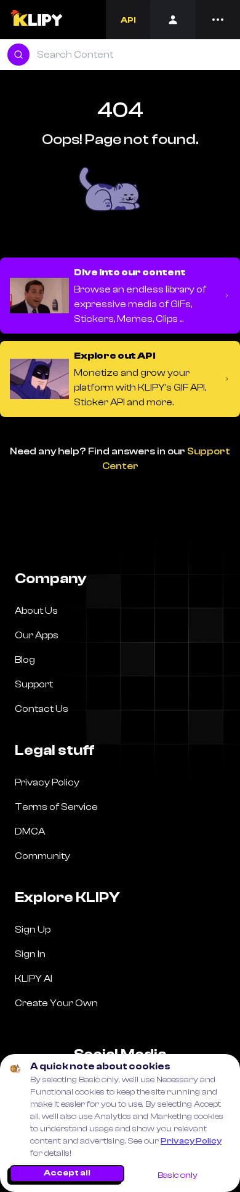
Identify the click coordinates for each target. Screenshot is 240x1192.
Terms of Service (56, 806)
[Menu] (218, 19)
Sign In (30, 954)
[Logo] (36, 19)
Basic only (178, 1175)
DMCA (30, 831)
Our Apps (36, 635)
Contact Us (41, 708)
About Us (36, 610)
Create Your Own (56, 1003)
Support (34, 684)
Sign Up (32, 929)
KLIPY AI (33, 978)
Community (42, 856)
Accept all (67, 1173)
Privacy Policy (191, 1141)
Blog (25, 659)
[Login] (173, 19)
